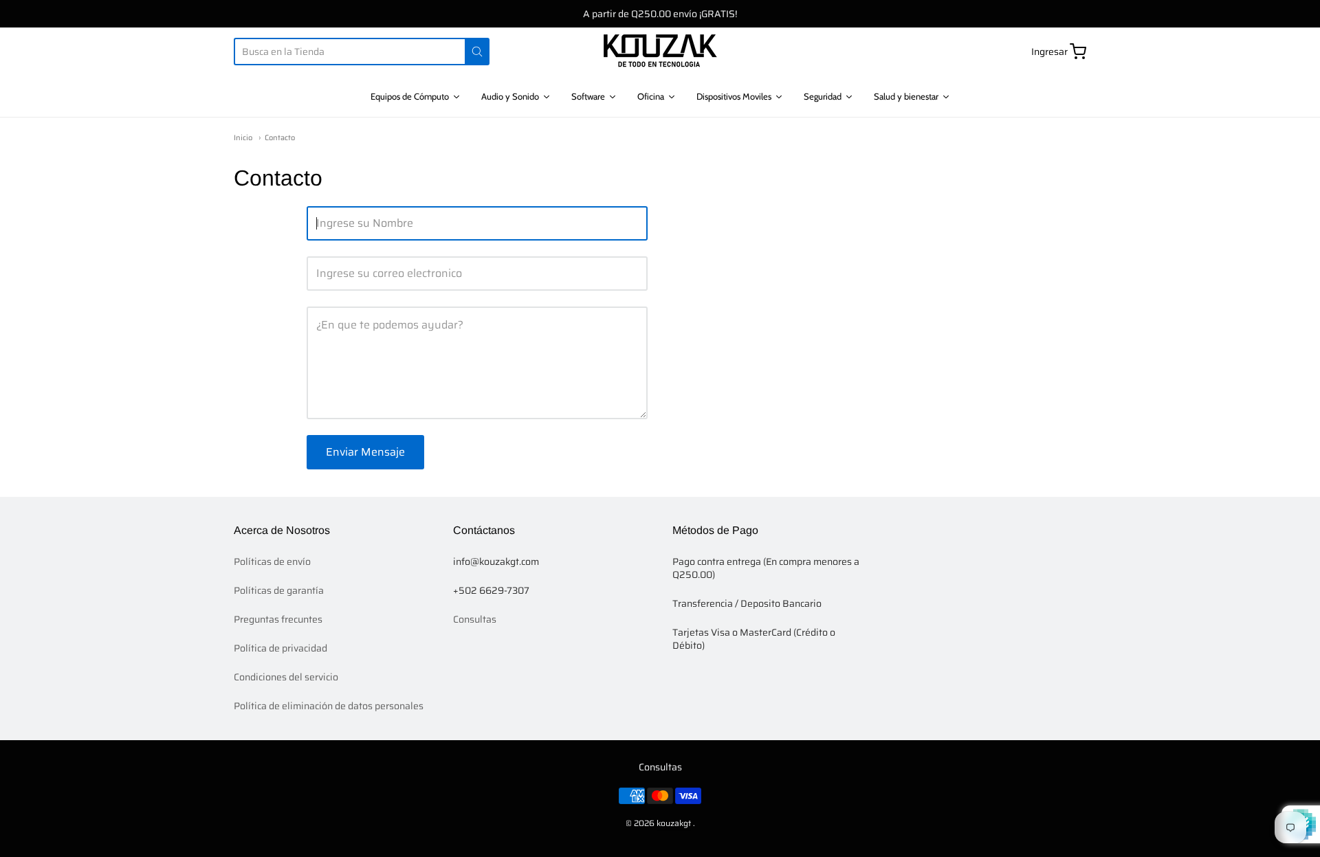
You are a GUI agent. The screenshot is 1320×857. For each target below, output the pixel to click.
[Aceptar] (477, 51)
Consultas (474, 619)
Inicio (243, 138)
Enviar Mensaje (365, 451)
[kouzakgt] (660, 51)
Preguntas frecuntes (278, 619)
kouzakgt (674, 823)
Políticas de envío (272, 561)
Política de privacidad (280, 648)
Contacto (280, 138)
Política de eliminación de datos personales (329, 705)
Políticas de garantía (279, 590)
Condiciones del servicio (286, 677)
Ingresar (1049, 51)
